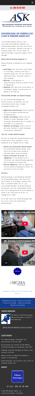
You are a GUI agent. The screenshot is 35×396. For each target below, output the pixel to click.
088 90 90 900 (21, 386)
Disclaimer (19, 393)
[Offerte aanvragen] (17, 376)
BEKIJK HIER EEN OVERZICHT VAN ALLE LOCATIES (17, 327)
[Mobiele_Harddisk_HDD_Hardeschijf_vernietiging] (17, 271)
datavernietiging (6, 102)
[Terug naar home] (17, 20)
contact (6, 201)
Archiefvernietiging (9, 303)
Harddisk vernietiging (17, 305)
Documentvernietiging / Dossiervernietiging (16, 300)
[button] (17, 2)
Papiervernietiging (24, 303)
